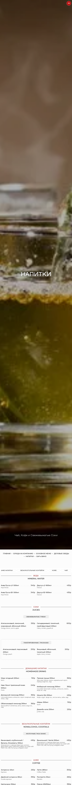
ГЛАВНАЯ (7, 553)
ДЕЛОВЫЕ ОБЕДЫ (61, 553)
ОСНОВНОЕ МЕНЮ (43, 553)
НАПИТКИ (30, 556)
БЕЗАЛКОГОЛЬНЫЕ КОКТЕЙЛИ (32, 570)
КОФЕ (54, 570)
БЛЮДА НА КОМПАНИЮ (23, 553)
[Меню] (69, 3)
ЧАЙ (66, 570)
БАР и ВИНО (41, 556)
